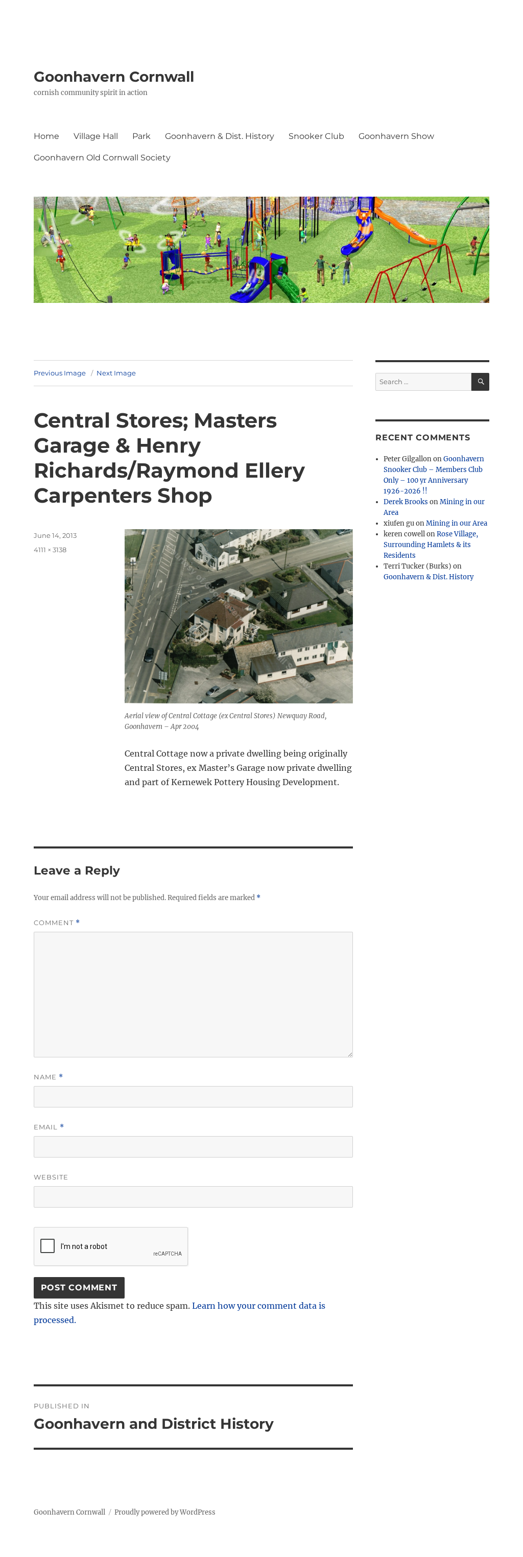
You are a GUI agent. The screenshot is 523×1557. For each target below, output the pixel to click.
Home (46, 136)
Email (49, 1127)
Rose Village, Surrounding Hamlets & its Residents (431, 545)
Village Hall (96, 136)
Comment (57, 922)
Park (141, 136)
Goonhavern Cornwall (114, 76)
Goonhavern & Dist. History (219, 136)
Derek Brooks (406, 502)
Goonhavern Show (396, 136)
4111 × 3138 (50, 550)
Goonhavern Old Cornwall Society (102, 157)
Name (48, 1077)
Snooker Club (316, 136)
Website (51, 1177)
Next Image (116, 373)
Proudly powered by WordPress (165, 1512)
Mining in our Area (456, 523)
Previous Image (60, 373)
